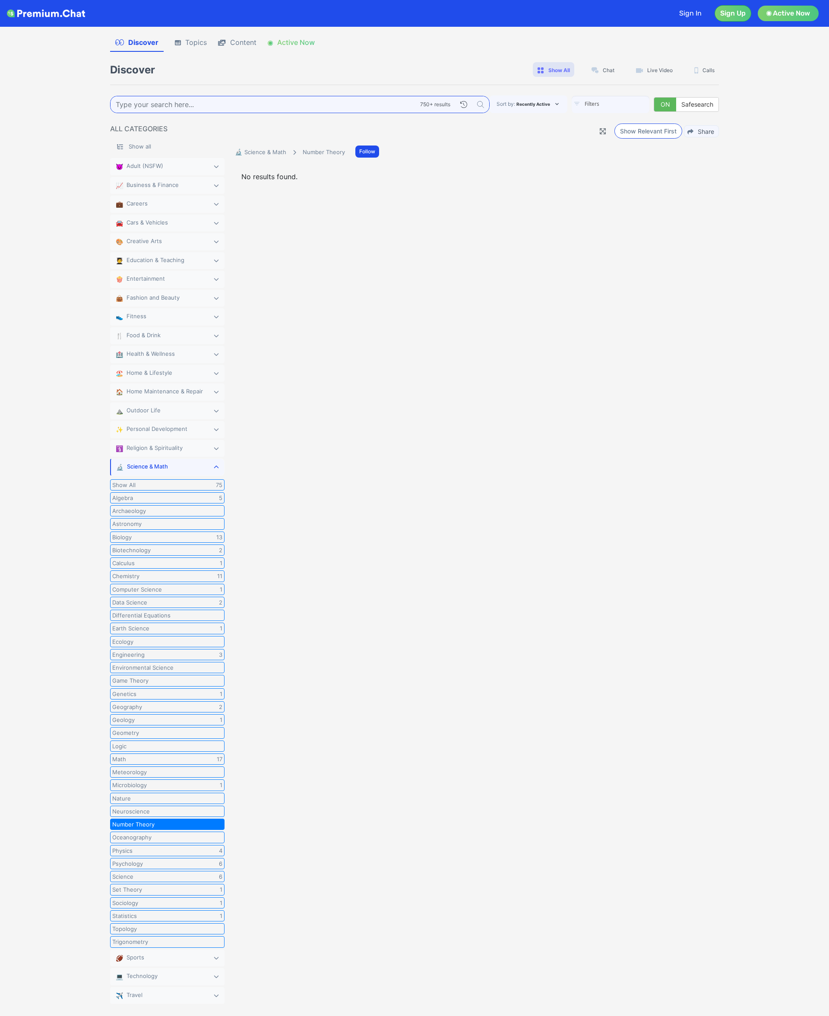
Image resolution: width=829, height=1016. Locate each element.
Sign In (690, 13)
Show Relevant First (648, 131)
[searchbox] (623, 104)
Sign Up (733, 13)
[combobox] (610, 104)
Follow (367, 151)
